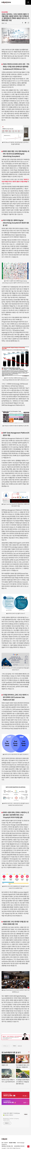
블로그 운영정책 (5, 1142)
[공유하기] (7, 1046)
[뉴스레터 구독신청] (15, 1095)
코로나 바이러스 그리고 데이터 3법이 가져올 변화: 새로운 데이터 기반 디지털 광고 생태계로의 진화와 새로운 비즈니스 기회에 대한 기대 (15, 17)
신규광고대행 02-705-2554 (19, 1146)
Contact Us (4, 1144)
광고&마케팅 (5, 12)
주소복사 (28, 23)
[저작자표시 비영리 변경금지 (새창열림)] (20, 1046)
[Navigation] (28, 2)
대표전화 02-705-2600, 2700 (7, 1146)
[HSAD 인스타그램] (15, 1102)
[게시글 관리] (9, 1046)
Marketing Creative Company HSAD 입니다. (11, 1119)
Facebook (22, 23)
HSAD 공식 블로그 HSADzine (6, 2)
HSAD (4, 1138)
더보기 (28, 1052)
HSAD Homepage (20, 1142)
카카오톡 (25, 23)
